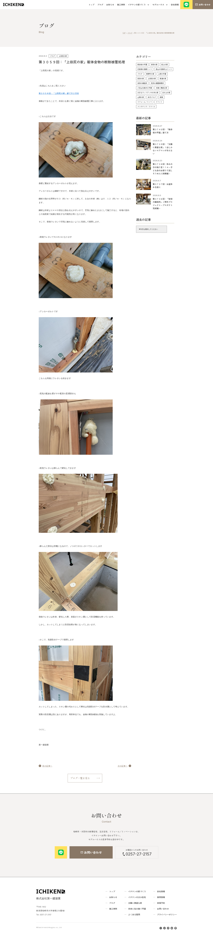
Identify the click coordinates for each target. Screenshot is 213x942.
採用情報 (161, 897)
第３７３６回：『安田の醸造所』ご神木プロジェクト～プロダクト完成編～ (162, 203)
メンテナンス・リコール (146, 106)
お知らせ (110, 4)
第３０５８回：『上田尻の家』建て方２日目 (59, 93)
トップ (91, 4)
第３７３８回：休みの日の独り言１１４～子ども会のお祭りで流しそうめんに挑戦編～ (162, 169)
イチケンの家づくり (137, 4)
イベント (159, 102)
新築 (161, 97)
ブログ (100, 4)
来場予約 (161, 902)
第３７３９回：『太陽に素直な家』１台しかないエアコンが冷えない (162, 149)
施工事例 (121, 4)
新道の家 (163, 78)
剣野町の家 (150, 74)
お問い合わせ (163, 908)
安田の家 (154, 64)
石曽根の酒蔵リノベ (144, 69)
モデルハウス (158, 4)
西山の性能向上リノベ (164, 69)
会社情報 (175, 4)
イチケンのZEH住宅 (137, 897)
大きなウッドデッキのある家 (147, 92)
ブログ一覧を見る (80, 778)
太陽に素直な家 (161, 88)
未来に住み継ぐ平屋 (137, 908)
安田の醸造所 (142, 83)
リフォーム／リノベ (144, 102)
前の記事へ (47, 765)
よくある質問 (134, 914)
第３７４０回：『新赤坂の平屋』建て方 (162, 131)
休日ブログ (152, 97)
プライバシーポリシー (167, 914)
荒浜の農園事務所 (157, 83)
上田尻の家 (63, 56)
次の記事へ (122, 765)
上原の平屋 (162, 74)
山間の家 (140, 97)
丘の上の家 (166, 92)
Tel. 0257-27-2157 (43, 914)
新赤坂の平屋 (142, 64)
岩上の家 (164, 64)
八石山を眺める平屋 (144, 88)
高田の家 (140, 78)
